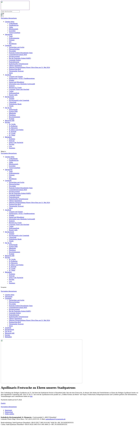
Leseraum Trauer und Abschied (19, 89)
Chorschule (12, 102)
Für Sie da (8, 108)
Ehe (10, 42)
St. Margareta (13, 128)
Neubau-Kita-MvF (15, 69)
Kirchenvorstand (14, 56)
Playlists (11, 144)
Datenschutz (9, 412)
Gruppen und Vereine (16, 76)
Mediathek (8, 137)
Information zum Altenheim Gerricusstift (22, 84)
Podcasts (12, 141)
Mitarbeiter (12, 113)
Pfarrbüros (12, 115)
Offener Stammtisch (15, 65)
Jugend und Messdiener (16, 82)
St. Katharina (13, 126)
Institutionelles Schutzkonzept (18, 64)
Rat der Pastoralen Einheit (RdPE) (20, 58)
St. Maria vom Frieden (16, 130)
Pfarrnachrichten (14, 49)
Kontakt (11, 119)
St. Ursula (12, 133)
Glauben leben (9, 21)
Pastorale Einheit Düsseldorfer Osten (21, 53)
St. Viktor (12, 135)
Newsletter (12, 51)
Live (10, 146)
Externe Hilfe (13, 111)
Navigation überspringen (9, 18)
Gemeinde (8, 45)
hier (31, 396)
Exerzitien (12, 31)
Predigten (12, 139)
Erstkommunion (14, 38)
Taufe (11, 36)
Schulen (11, 80)
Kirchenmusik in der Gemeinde (19, 100)
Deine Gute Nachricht (16, 142)
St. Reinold (12, 131)
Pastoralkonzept (14, 62)
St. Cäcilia (12, 124)
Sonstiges (12, 148)
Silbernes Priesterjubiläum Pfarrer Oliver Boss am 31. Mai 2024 (29, 67)
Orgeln (11, 106)
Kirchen (7, 122)
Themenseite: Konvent (16, 71)
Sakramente (8, 34)
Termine (11, 98)
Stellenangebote (14, 93)
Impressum (8, 410)
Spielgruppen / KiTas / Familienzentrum (22, 78)
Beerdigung (12, 43)
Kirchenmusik (9, 97)
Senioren (12, 86)
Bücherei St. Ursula (15, 87)
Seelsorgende (13, 109)
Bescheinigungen (14, 117)
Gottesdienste (13, 23)
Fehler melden (9, 414)
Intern (11, 73)
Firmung (11, 40)
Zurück (3, 403)
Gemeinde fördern (15, 60)
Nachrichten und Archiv (16, 47)
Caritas (11, 91)
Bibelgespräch (13, 29)
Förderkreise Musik (15, 104)
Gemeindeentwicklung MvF (18, 54)
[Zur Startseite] (69, 5)
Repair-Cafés (13, 95)
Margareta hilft (9, 120)
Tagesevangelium (14, 32)
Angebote (8, 75)
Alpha (11, 27)
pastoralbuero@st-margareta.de (55, 419)
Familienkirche (14, 25)
